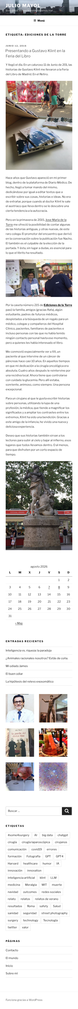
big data (47, 835)
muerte (57, 884)
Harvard (13, 863)
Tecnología (50, 920)
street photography (54, 913)
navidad (13, 892)
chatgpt (63, 835)
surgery (13, 920)
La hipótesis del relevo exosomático (30, 681)
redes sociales (51, 892)
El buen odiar (14, 674)
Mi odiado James (17, 666)
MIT (44, 884)
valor (25, 927)
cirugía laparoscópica (36, 842)
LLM (54, 877)
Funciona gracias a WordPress (24, 999)
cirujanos (61, 842)
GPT (48, 856)
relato (12, 899)
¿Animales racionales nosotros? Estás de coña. (37, 658)
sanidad (13, 913)
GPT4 (59, 856)
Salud (57, 906)
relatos (25, 899)
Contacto (12, 950)
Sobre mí (12, 973)
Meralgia (31, 884)
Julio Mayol (23, 5)
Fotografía (33, 856)
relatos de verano (46, 899)
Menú (41, 20)
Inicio (9, 966)
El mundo (12, 958)
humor (47, 863)
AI (35, 835)
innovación (15, 870)
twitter (12, 927)
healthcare (30, 863)
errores (52, 849)
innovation (34, 870)
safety (44, 906)
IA (57, 863)
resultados (15, 906)
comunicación (17, 849)
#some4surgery (18, 835)
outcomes (30, 892)
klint (43, 877)
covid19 (36, 849)
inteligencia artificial (21, 877)
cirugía (12, 842)
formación (15, 856)
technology (30, 920)
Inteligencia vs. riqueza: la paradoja (28, 650)
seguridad (30, 913)
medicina (14, 884)
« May (19, 623)
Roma (31, 906)
